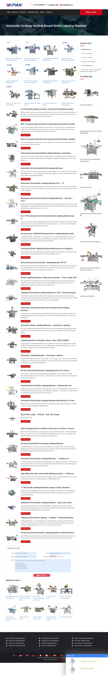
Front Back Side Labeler (86, 187)
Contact (49, 12)
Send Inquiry (42, 575)
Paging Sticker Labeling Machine (50, 640)
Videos (42, 12)
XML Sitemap (61, 659)
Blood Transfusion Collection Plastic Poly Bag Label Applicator (39, 598)
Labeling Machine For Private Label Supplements (12, 597)
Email (47, 553)
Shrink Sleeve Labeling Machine (17, 645)
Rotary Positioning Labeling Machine (84, 638)
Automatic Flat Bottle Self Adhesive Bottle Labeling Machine (25, 598)
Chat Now (86, 671)
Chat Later (95, 671)
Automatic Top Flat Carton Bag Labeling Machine (65, 597)
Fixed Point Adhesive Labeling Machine (37, 617)
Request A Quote (91, 12)
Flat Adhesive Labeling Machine (50, 638)
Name (12, 553)
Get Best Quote (26, 120)
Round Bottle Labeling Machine (17, 640)
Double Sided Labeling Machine (17, 638)
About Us (15, 12)
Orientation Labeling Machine (49, 643)
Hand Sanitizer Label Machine (50, 597)
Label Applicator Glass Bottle (87, 296)
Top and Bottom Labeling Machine (83, 643)
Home (8, 12)
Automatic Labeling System (66, 617)
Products (23, 12)
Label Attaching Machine (86, 105)
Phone (12, 556)
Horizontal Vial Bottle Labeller (24, 617)
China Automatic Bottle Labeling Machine (90, 242)
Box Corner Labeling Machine (82, 640)
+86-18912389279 (39, 5)
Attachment (46, 556)
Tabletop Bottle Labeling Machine (83, 645)
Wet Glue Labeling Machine (49, 645)
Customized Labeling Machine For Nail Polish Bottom (51, 618)
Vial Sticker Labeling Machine (16, 643)
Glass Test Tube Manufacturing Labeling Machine (11, 618)
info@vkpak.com (67, 5)
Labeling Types (33, 12)
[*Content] (11, 571)
